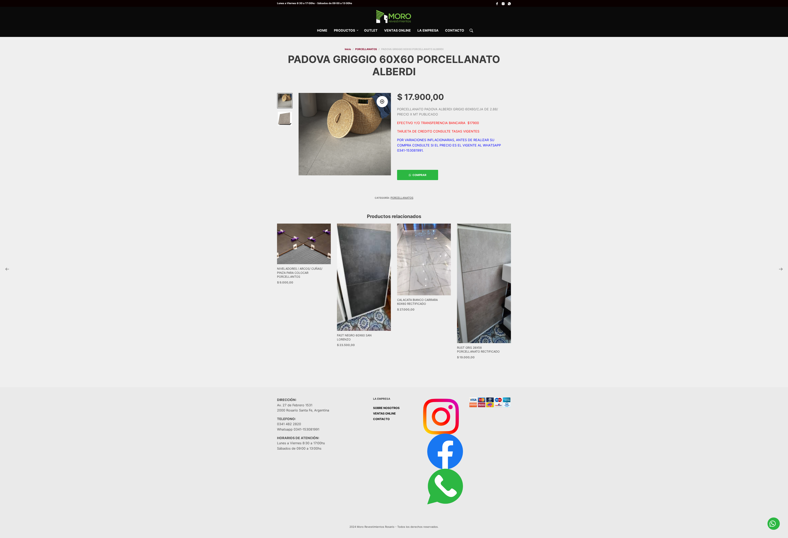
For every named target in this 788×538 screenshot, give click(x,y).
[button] (382, 101)
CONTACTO (454, 30)
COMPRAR (419, 175)
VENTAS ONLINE (397, 30)
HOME (322, 30)
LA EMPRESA (428, 30)
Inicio (348, 49)
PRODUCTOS (344, 30)
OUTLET (371, 30)
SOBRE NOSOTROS (386, 408)
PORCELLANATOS (366, 49)
